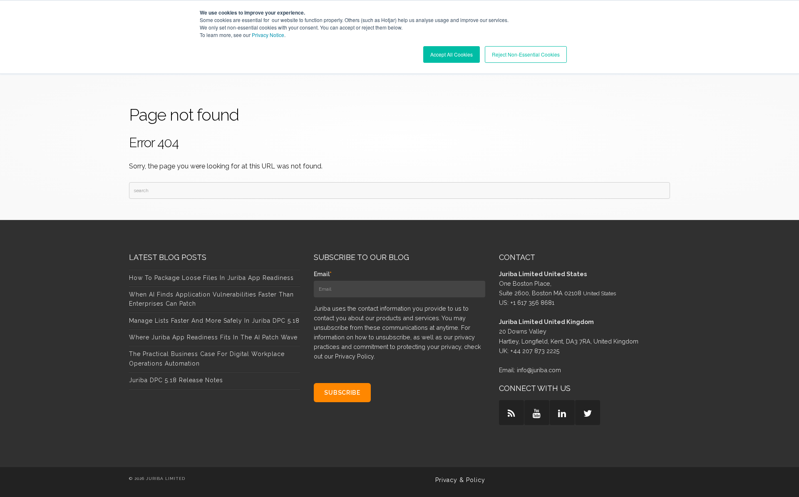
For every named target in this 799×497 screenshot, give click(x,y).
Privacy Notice (268, 34)
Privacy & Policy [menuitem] (460, 480)
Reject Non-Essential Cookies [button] (526, 54)
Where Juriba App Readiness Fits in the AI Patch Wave (213, 337)
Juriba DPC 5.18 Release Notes (176, 380)
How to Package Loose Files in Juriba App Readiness (211, 277)
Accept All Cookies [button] (451, 54)
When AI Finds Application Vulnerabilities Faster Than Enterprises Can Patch (211, 299)
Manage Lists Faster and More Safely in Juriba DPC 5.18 (214, 320)
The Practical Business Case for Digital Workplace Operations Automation (207, 358)
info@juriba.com (539, 369)
